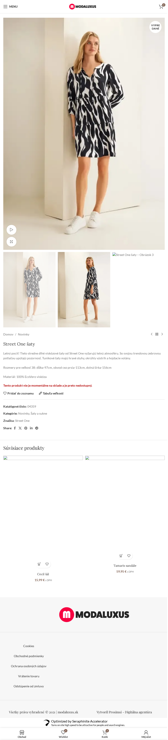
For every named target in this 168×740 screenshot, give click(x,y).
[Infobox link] (124, 712)
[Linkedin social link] (31, 428)
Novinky (23, 334)
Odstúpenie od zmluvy (29, 686)
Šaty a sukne (39, 413)
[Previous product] (151, 334)
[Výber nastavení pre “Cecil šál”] (39, 564)
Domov (8, 334)
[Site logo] (84, 6)
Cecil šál (43, 574)
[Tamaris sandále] (125, 509)
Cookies (28, 646)
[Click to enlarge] (11, 242)
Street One (22, 420)
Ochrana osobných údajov (28, 666)
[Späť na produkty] (156, 334)
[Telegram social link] (37, 428)
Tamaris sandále (125, 566)
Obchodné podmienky (29, 656)
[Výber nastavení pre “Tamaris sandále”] (121, 555)
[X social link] (20, 428)
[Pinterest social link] (26, 428)
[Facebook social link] (14, 428)
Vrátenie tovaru (28, 676)
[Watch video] (11, 230)
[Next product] (162, 334)
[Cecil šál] (43, 513)
